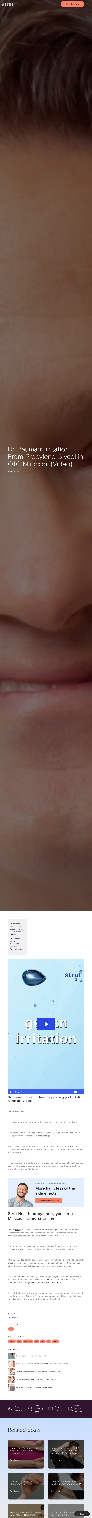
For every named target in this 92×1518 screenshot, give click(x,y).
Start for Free (72, 4)
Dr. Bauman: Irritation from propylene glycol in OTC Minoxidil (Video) (17, 929)
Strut (17, 1229)
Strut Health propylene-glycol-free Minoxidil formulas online (16, 943)
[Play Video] (11, 1091)
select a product (42, 1279)
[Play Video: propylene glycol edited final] (46, 1024)
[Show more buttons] (81, 1091)
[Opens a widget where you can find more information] (82, 1514)
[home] (31, 4)
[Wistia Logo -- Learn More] (75, 1091)
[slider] (46, 1091)
